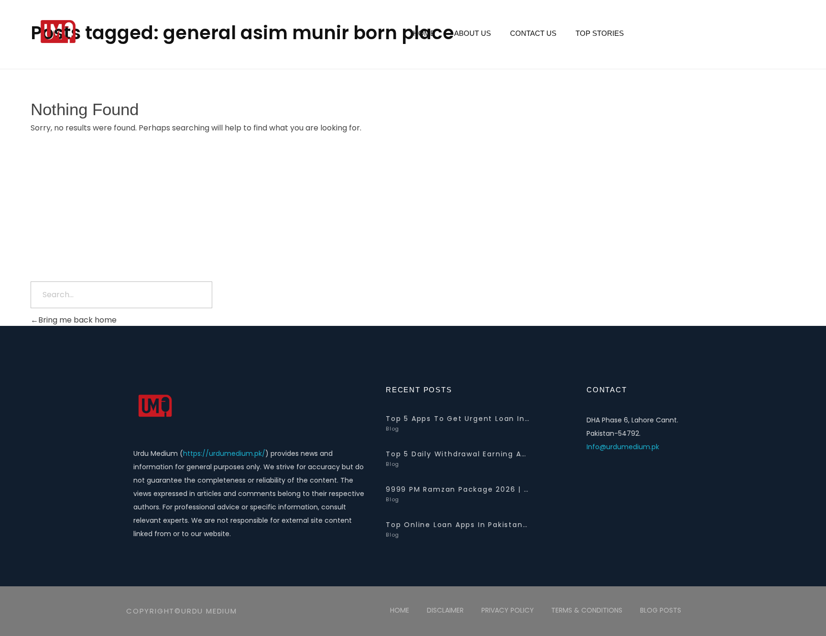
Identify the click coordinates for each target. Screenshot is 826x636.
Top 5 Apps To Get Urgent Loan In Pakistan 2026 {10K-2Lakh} (457, 418)
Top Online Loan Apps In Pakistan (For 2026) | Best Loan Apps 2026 (457, 524)
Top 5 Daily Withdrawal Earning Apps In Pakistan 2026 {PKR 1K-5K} (457, 454)
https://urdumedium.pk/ (224, 453)
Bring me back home (77, 319)
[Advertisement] (413, 211)
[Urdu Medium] (126, 32)
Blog (393, 428)
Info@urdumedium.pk (623, 447)
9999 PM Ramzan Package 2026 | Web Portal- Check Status (457, 489)
